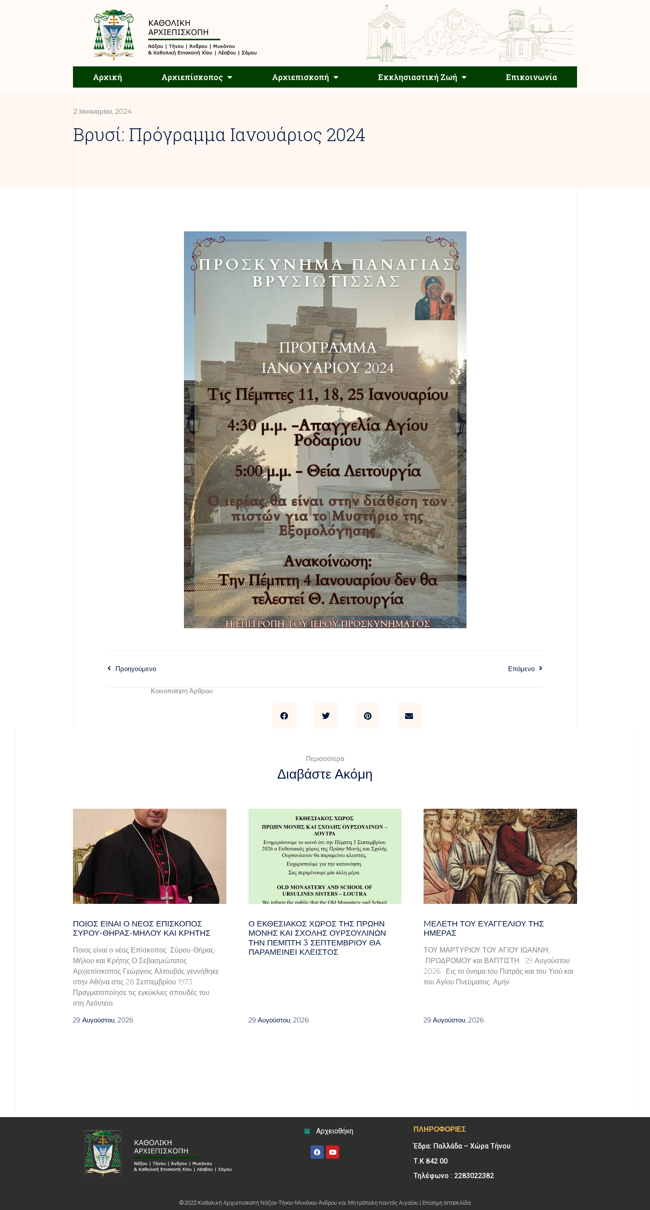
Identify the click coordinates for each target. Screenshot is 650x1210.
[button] (284, 716)
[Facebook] (317, 1152)
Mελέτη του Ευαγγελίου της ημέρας (484, 928)
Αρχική (107, 77)
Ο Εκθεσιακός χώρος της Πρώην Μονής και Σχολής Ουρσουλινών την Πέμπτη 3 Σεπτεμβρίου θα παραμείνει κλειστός (317, 938)
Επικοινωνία (531, 77)
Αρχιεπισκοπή (300, 77)
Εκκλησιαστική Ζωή (417, 77)
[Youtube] (332, 1152)
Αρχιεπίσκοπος (192, 77)
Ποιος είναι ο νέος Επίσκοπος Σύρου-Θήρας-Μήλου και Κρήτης (144, 928)
